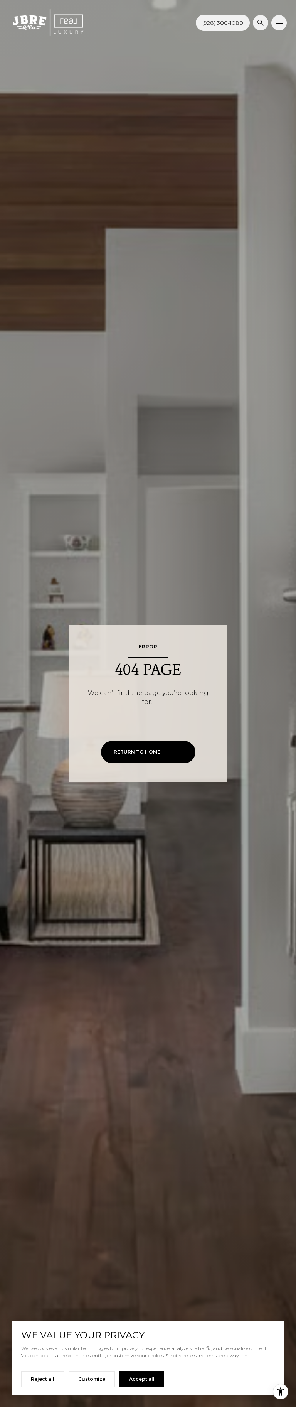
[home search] (260, 22)
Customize (91, 1379)
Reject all (42, 1379)
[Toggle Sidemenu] (279, 22)
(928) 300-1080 (222, 22)
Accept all (142, 1379)
